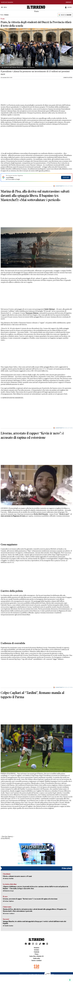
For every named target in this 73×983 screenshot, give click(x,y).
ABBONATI (68, 2)
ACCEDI (69, 7)
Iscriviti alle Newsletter (7, 2)
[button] (36, 854)
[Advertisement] (14, 92)
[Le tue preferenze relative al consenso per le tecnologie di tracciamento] (70, 980)
